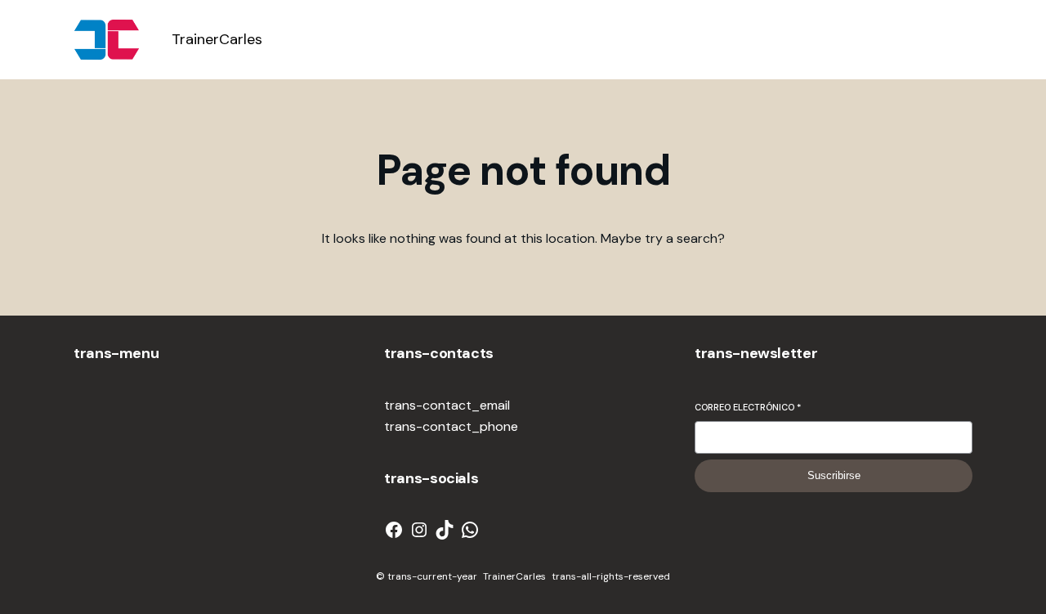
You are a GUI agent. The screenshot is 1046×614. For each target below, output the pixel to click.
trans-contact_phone (451, 426)
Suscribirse (833, 475)
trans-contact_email (447, 405)
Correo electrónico (748, 407)
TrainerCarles (217, 39)
